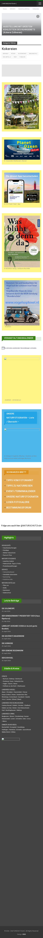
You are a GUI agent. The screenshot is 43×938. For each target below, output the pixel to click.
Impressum (6, 590)
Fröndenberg (19, 716)
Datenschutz (7, 592)
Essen (11, 681)
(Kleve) (14, 699)
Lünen (13, 718)
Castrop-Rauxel (6, 705)
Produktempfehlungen (10, 566)
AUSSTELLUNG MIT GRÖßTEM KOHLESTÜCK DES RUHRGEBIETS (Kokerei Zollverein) (19, 29)
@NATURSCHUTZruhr (31, 525)
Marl (3, 710)
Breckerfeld (5, 727)
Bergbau (5, 53)
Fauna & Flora (7, 555)
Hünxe (25, 692)
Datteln (15, 705)
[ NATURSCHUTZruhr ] (9, 3)
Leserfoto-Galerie (8, 561)
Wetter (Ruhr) (6, 732)
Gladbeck (27, 705)
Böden (13, 53)
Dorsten (20, 705)
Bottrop (11, 678)
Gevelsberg (20, 727)
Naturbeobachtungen (9, 548)
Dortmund (18, 678)
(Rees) (19, 699)
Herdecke (12, 729)
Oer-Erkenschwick (23, 708)
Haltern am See (6, 708)
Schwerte (19, 718)
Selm (24, 718)
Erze (15, 57)
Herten (14, 708)
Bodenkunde (22, 53)
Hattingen (5, 729)
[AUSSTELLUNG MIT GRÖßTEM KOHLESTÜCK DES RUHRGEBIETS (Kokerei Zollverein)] (21, 24)
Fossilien (22, 57)
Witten (13, 732)
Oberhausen (21, 686)
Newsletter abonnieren (10, 574)
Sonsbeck (21, 697)
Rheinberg (5, 697)
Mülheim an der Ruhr (9, 686)
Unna (28, 718)
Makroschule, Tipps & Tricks (12, 563)
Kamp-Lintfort (6, 694)
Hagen (5, 683)
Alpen (3, 692)
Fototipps (6, 550)
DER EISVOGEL (7, 658)
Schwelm (19, 729)
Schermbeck (13, 697)
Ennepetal (13, 727)
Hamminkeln (18, 692)
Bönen (12, 716)
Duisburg (6, 681)
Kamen (26, 716)
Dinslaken (10, 692)
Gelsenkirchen (18, 681)
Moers (14, 694)
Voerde (27, 697)
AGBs (5, 588)
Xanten (9, 699)
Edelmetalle (7, 57)
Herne (15, 683)
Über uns (6, 585)
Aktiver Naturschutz (9, 552)
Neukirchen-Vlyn (22, 694)
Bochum (5, 678)
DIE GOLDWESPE (8, 608)
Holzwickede (6, 718)
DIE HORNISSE (7, 643)
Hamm (10, 683)
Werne (5, 721)
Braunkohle (33, 53)
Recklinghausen (11, 710)
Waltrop (19, 710)
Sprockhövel (27, 729)
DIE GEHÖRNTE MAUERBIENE (13, 636)
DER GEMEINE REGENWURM (12, 651)
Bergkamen (5, 716)
